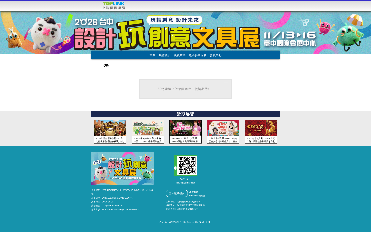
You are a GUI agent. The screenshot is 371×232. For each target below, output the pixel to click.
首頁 (152, 55)
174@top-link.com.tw (112, 205)
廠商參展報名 (197, 55)
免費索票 (180, 55)
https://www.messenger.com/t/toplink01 (120, 209)
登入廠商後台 (177, 193)
